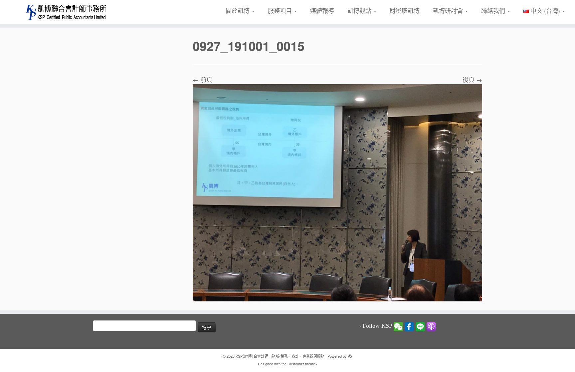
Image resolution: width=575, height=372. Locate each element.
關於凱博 (238, 10)
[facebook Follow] (409, 326)
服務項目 (280, 10)
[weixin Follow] (398, 326)
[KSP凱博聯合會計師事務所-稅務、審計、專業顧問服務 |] (66, 12)
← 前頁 (202, 79)
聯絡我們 (494, 10)
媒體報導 (322, 10)
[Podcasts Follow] (431, 326)
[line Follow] (420, 326)
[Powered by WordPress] (350, 354)
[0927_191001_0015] (337, 191)
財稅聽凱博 (405, 10)
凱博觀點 (360, 10)
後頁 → (472, 79)
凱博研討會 (449, 10)
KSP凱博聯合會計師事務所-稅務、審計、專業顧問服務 (280, 356)
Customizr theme (301, 363)
